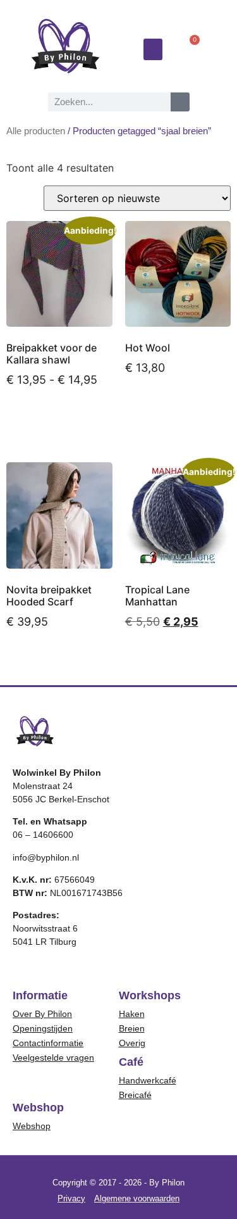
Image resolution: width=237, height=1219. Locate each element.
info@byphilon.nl (46, 857)
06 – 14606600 (43, 835)
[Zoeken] (180, 101)
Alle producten (35, 131)
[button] (152, 50)
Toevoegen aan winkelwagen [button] (54, 662)
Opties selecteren (43, 420)
